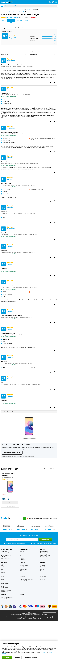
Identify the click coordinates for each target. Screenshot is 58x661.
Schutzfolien (42, 565)
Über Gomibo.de (9, 617)
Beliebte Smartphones (7, 549)
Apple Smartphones (44, 551)
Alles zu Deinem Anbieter (6, 590)
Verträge (2, 586)
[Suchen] (55, 6)
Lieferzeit (2, 579)
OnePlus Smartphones (44, 554)
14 (12, 411)
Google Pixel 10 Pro (5, 558)
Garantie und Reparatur (5, 583)
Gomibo (42, 575)
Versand (2, 580)
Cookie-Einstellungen (30, 617)
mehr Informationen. (42, 614)
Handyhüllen (43, 564)
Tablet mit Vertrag (24, 570)
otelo (21, 556)
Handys (42, 549)
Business (3, 594)
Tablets (22, 562)
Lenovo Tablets (23, 568)
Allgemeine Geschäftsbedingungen (24, 618)
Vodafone (22, 559)
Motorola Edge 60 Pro (5, 554)
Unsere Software (43, 578)
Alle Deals (22, 596)
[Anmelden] (49, 2)
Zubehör (42, 562)
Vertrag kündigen (4, 587)
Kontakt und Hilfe (25, 575)
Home (2, 11)
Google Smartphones (44, 556)
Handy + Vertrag (25, 549)
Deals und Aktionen (5, 591)
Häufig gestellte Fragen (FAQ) (26, 579)
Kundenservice (5, 575)
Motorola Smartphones (45, 555)
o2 (21, 555)
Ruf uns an (22, 576)
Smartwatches (43, 570)
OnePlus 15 (3, 556)
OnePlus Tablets (23, 569)
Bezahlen (2, 576)
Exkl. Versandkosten (31, 438)
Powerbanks (42, 566)
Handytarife (4, 562)
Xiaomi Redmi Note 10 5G (18, 11)
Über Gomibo (43, 576)
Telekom (22, 558)
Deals (22, 594)
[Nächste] (56, 411)
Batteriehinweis (4, 584)
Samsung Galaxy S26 (5, 552)
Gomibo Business (4, 596)
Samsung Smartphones (45, 552)
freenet (21, 552)
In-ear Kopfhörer (43, 568)
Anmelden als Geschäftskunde (7, 597)
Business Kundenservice (5, 598)
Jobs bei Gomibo (23, 580)
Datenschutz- (43, 652)
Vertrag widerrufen (4, 588)
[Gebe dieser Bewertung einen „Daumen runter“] (54, 82)
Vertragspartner (23, 582)
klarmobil (22, 554)
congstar (22, 551)
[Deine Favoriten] (52, 2)
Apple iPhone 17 (4, 551)
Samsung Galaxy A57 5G (6, 555)
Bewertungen (28, 11)
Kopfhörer (42, 569)
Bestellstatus (3, 578)
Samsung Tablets (24, 565)
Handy (6, 11)
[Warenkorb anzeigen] (55, 2)
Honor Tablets (23, 564)
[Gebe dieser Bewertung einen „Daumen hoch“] (50, 82)
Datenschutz (42, 579)
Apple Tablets (23, 566)
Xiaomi (10, 11)
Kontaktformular (23, 578)
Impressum (22, 617)
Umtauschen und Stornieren (6, 582)
